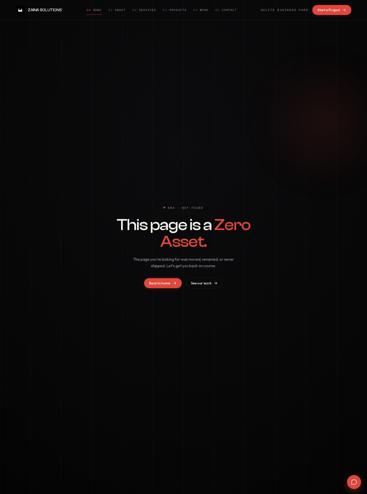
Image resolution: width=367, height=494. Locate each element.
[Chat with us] (354, 482)
